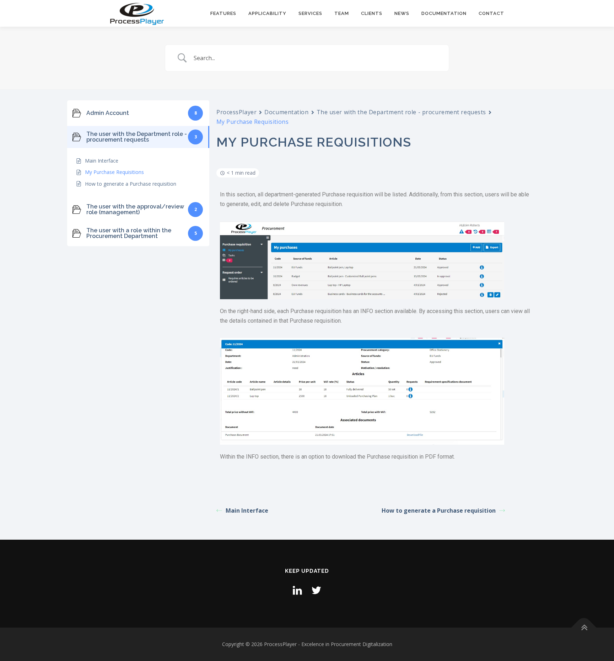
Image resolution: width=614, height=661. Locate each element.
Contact (491, 13)
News (401, 13)
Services (310, 13)
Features (223, 13)
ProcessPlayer (236, 112)
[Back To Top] (584, 627)
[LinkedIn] (297, 590)
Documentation (444, 13)
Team (341, 13)
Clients (371, 13)
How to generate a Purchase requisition (439, 510)
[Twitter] (316, 590)
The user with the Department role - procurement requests (401, 112)
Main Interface (247, 510)
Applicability (267, 13)
